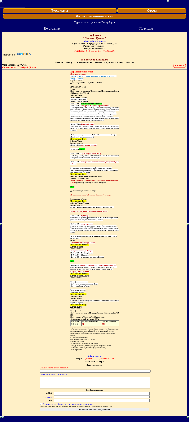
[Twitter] (21, 54)
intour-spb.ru (90, 41)
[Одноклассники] (24, 54)
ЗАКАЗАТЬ (180, 66)
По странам (52, 28)
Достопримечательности (94, 16)
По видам (146, 28)
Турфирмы (59, 10)
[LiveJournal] (30, 54)
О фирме (101, 41)
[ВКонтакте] (18, 54)
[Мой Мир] (27, 54)
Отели (152, 10)
